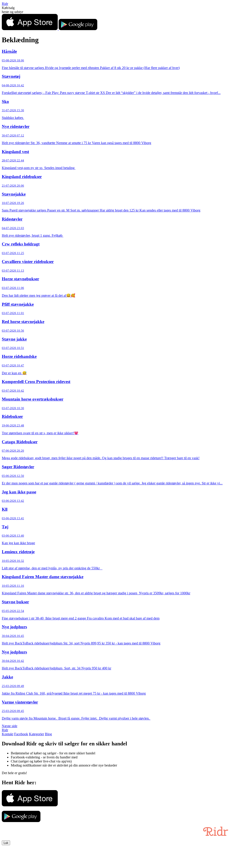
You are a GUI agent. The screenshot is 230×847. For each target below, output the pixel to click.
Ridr (5, 4)
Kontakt (7, 734)
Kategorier (36, 734)
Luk (6, 843)
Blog (48, 734)
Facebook (21, 734)
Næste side (9, 726)
